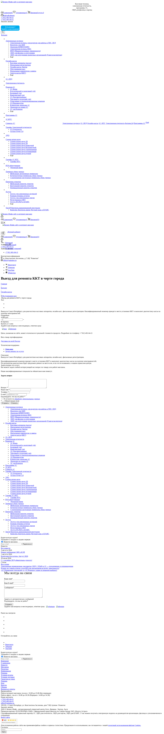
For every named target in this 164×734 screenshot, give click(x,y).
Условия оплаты (7, 675)
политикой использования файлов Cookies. (124, 725)
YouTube (11, 270)
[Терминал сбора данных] (34, 170)
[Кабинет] (2, 217)
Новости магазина (10, 542)
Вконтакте (12, 265)
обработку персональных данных (27, 399)
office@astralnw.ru (10, 260)
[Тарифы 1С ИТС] (34, 158)
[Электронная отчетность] (34, 81)
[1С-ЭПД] (34, 77)
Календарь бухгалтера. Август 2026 (14, 556)
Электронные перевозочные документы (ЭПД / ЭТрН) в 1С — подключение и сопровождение (37, 566)
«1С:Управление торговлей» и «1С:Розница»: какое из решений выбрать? (29, 570)
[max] (23, 29)
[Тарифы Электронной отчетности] (34, 125)
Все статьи (5, 564)
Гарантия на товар (8, 679)
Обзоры (4, 687)
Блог (2, 683)
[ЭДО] (34, 133)
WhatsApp (12, 273)
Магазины (5, 667)
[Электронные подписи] (34, 39)
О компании (5, 663)
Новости (4, 665)
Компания (5, 661)
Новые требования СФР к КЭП (13, 552)
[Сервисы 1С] (34, 121)
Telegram (11, 267)
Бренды (4, 685)
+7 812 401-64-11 (7, 17)
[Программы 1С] (34, 113)
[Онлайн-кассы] (34, 59)
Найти (4, 732)
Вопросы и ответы (8, 689)
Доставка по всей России (10, 341)
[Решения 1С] (34, 85)
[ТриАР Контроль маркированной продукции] (34, 206)
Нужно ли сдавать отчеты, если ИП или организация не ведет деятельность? (30, 568)
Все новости (5, 548)
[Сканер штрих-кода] (34, 137)
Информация (6, 671)
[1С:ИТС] (34, 117)
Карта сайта (5, 717)
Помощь (4, 673)
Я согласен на (22, 399)
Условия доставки (8, 677)
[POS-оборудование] (34, 164)
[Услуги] (34, 190)
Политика (4, 669)
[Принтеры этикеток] (34, 180)
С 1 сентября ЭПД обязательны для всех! (16, 560)
